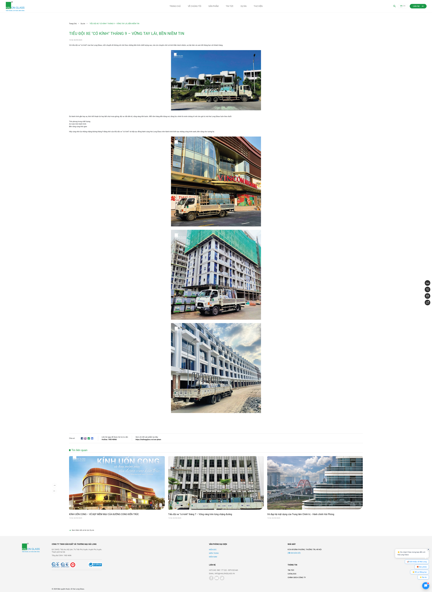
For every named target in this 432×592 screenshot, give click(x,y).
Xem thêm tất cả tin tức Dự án (83, 530)
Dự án (83, 24)
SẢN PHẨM (213, 6)
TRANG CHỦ (175, 6)
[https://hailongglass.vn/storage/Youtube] (216, 577)
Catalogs (292, 574)
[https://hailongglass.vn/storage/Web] (221, 577)
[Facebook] (82, 438)
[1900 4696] (427, 289)
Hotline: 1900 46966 (109, 439)
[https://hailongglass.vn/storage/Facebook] (210, 577)
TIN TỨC (229, 6)
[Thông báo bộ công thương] (88, 564)
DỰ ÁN (243, 6)
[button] (54, 485)
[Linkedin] (92, 438)
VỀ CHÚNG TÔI (194, 6)
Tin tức (291, 570)
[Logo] (47, 6)
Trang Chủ (73, 24)
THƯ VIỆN (258, 6)
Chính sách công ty (297, 577)
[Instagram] (85, 438)
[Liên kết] (89, 438)
